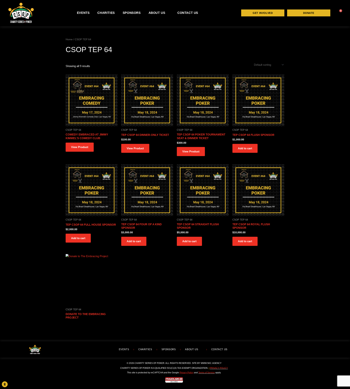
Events (83, 13)
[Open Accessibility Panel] (5, 384)
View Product (79, 147)
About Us (157, 13)
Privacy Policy (219, 368)
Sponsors (132, 13)
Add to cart (245, 148)
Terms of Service (206, 372)
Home (69, 39)
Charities (106, 13)
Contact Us (187, 13)
